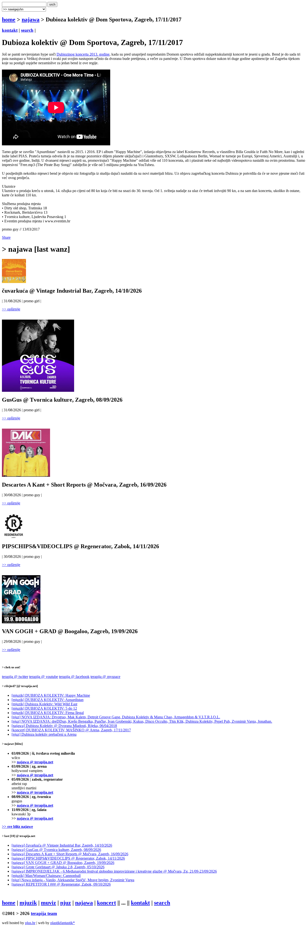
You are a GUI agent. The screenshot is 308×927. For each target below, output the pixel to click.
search (27, 30)
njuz (65, 903)
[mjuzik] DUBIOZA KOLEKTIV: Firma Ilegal (48, 713)
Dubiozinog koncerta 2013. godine (83, 54)
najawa (30, 19)
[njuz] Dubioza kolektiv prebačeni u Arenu (44, 734)
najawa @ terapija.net (35, 762)
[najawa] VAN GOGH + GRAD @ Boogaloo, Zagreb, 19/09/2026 (63, 863)
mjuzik (28, 903)
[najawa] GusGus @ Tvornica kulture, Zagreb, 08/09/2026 (56, 850)
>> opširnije (11, 309)
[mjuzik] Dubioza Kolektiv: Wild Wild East (44, 704)
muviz (48, 903)
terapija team (44, 913)
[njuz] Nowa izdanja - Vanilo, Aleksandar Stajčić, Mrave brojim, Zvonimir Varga (73, 880)
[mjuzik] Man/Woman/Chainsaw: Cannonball (46, 876)
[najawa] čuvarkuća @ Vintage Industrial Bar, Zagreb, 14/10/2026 (62, 845)
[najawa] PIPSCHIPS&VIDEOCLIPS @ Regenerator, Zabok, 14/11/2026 (68, 858)
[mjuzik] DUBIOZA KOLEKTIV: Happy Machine (51, 695)
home (8, 19)
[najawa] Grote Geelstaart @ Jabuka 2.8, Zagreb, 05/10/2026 (58, 867)
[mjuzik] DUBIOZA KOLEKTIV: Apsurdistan (47, 700)
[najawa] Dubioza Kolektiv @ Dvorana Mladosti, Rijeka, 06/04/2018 (64, 726)
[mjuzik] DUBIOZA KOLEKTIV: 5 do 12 (44, 708)
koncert (106, 903)
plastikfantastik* (62, 923)
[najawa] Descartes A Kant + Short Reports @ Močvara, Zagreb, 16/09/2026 (70, 854)
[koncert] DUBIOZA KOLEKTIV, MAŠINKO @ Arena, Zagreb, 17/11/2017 (71, 730)
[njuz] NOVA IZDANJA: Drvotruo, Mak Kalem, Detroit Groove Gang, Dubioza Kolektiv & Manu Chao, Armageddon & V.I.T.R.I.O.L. (116, 717)
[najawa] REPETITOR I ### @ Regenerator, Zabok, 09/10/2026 (61, 884)
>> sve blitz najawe (17, 826)
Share (6, 237)
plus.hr (30, 923)
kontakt (10, 30)
